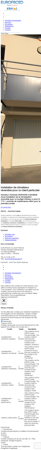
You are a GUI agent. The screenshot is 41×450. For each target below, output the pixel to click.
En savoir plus (6, 207)
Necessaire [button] (5, 319)
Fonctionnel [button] (5, 427)
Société (7, 280)
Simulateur (9, 236)
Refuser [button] (22, 295)
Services (8, 275)
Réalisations (9, 279)
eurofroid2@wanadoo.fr (13, 259)
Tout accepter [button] (14, 295)
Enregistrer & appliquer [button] (9, 448)
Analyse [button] (4, 435)
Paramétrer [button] (5, 295)
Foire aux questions (12, 238)
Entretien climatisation (13, 273)
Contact (8, 282)
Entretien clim (10, 234)
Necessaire (7, 321)
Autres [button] (3, 442)
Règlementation (11, 240)
